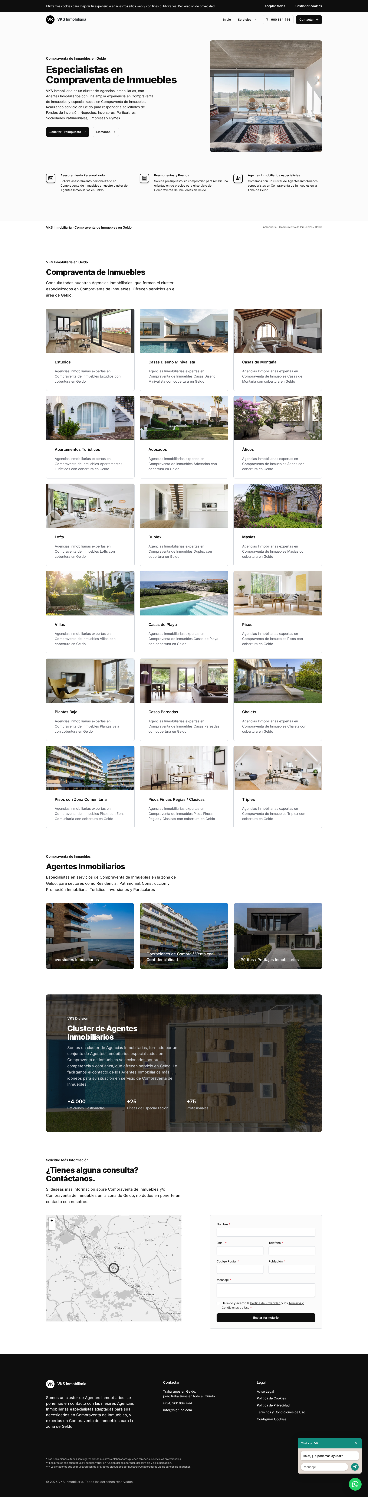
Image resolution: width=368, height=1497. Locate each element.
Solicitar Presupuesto (65, 132)
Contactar (306, 19)
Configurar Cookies (271, 1419)
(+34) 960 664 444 (177, 1403)
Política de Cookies (271, 1398)
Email (222, 1243)
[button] (113, 1268)
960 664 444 (280, 19)
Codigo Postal (228, 1261)
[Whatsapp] (355, 1484)
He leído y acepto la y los (263, 1305)
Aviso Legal (265, 1391)
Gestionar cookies (308, 6)
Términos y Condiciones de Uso (281, 1412)
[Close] (356, 1443)
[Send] (355, 1467)
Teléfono (276, 1243)
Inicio (227, 19)
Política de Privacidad (265, 1303)
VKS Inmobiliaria (71, 19)
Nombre (223, 1224)
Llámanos (103, 132)
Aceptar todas (274, 6)
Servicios (245, 19)
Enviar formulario (266, 1317)
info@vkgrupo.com (177, 1410)
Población (277, 1261)
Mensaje (224, 1280)
